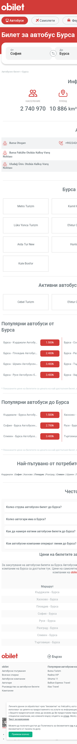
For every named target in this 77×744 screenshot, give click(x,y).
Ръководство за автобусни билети (20, 686)
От (12, 49)
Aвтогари (7, 682)
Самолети (47, 20)
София (18, 474)
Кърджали (7, 474)
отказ (66, 716)
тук (71, 725)
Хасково (28, 474)
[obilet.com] (21, 10)
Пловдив (39, 474)
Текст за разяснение (19, 719)
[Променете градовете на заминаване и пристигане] (53, 53)
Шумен (70, 474)
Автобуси (16, 20)
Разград (50, 474)
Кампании (7, 690)
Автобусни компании (13, 678)
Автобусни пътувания (14, 671)
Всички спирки (10, 675)
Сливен (61, 474)
